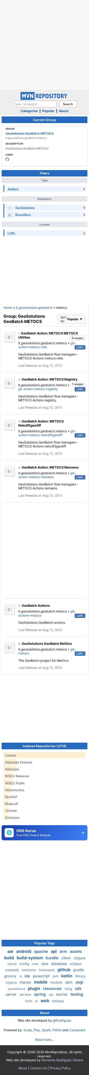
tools (29, 1001)
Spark (46, 1030)
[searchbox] (34, 104)
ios (28, 976)
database (59, 963)
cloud (12, 964)
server (12, 994)
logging (12, 982)
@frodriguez (62, 1020)
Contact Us (38, 1068)
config (24, 964)
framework (47, 970)
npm (69, 982)
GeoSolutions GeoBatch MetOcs (47, 643)
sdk (78, 988)
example (12, 970)
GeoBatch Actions (36, 605)
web (45, 1000)
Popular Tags (44, 943)
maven (26, 982)
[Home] (44, 99)
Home (7, 307)
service (25, 994)
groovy (11, 976)
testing (77, 994)
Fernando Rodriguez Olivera (62, 1060)
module (56, 982)
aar (10, 951)
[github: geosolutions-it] (7, 159)
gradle (78, 970)
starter (62, 994)
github (64, 969)
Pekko (57, 1030)
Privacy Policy (60, 1068)
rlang (69, 989)
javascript (42, 976)
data (45, 964)
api (54, 951)
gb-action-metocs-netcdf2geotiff (47, 433)
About (63, 111)
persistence (17, 989)
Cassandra (77, 1030)
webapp (58, 1001)
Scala (28, 1030)
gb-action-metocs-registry (38, 389)
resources (53, 988)
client (66, 958)
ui (37, 1001)
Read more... (44, 1040)
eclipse (75, 964)
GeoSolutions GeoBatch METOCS (29, 133)
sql (51, 994)
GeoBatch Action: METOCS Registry (49, 379)
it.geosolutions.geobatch (34, 307)
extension (29, 970)
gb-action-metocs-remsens (47, 475)
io (21, 976)
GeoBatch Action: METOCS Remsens (50, 467)
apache (41, 951)
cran (35, 964)
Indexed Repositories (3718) (45, 746)
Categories (29, 111)
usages (77, 338)
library (80, 976)
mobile (41, 982)
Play (37, 1030)
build (9, 957)
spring (40, 994)
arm (64, 951)
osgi (79, 982)
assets (76, 951)
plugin (34, 988)
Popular (48, 111)
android (24, 951)
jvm (56, 976)
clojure (79, 958)
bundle (53, 958)
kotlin (67, 975)
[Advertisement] (44, 44)
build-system (30, 957)
